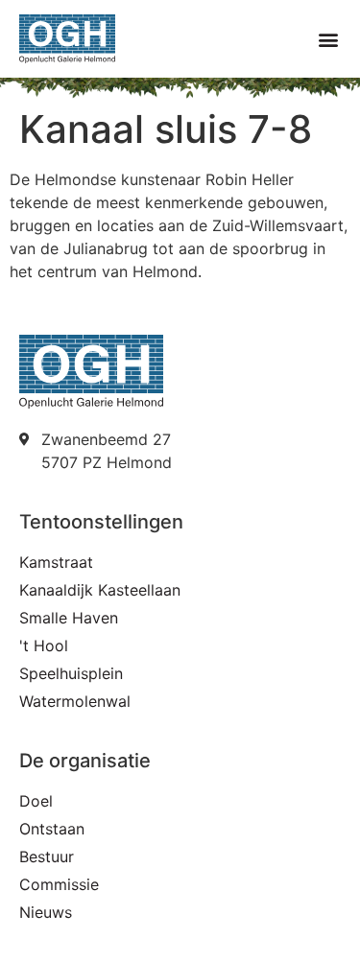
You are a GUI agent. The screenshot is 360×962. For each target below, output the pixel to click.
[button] (328, 39)
